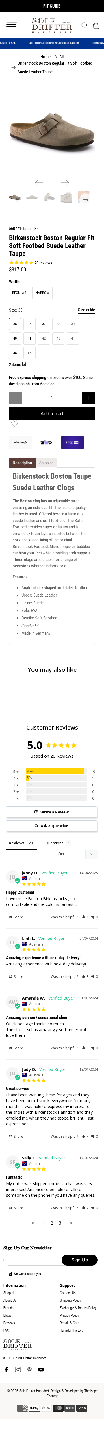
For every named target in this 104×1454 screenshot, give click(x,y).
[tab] (22, 463)
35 (15, 324)
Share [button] (18, 917)
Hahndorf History (71, 1330)
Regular (19, 293)
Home (45, 57)
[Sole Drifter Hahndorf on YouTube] (41, 1371)
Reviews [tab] (16, 843)
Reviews (9, 1323)
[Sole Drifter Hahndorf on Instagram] (18, 1371)
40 (15, 338)
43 (58, 338)
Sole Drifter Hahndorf (34, 1391)
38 (58, 324)
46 (29, 353)
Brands (8, 1308)
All (61, 57)
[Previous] (39, 182)
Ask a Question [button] (55, 825)
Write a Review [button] (54, 812)
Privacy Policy (69, 1315)
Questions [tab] (54, 843)
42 (44, 338)
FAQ (6, 1330)
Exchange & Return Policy (78, 1308)
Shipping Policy (70, 1300)
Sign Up (79, 1260)
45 (15, 353)
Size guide (86, 309)
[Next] (65, 182)
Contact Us (68, 1293)
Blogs (7, 1315)
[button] (85, 917)
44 (73, 338)
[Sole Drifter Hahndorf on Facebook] (6, 1371)
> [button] (71, 1223)
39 (73, 324)
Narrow (42, 293)
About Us (9, 1300)
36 (29, 324)
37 (44, 324)
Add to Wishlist (14, 423)
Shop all (8, 1293)
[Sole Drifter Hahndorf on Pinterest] (29, 1371)
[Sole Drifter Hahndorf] (52, 25)
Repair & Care (69, 1323)
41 (29, 338)
